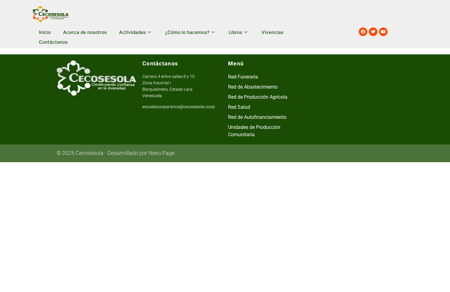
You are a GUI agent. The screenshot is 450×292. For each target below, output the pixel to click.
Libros (235, 32)
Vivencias (272, 32)
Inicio (45, 32)
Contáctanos (53, 42)
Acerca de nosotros (85, 32)
